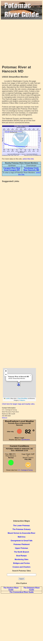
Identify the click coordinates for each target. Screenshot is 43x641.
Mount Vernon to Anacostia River (21, 533)
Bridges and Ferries (21, 563)
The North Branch (21, 552)
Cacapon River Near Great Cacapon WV (11, 169)
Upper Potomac (21, 548)
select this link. (28, 159)
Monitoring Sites (21, 559)
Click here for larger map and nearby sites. (18, 404)
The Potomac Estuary (21, 529)
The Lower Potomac (21, 525)
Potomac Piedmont (22, 544)
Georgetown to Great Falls (21, 541)
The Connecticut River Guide (21, 592)
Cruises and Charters (21, 567)
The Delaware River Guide (31, 589)
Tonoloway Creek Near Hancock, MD (31, 169)
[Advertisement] (21, 41)
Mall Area (21, 537)
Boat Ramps (21, 556)
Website (4, 418)
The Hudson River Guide (11, 589)
